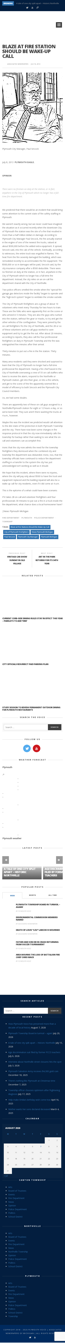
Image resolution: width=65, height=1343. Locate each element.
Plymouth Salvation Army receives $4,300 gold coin (33, 1071)
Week (12, 896)
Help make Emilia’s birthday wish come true (29, 1099)
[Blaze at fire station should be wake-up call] (32, 107)
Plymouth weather (12, 838)
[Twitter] (27, 8)
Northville (32, 1226)
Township (13, 1316)
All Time (53, 895)
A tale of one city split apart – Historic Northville (37, 3)
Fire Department (10, 518)
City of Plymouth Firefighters (16, 532)
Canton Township (32, 1180)
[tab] (12, 895)
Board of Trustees (17, 1190)
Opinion (12, 1205)
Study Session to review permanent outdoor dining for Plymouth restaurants (31, 708)
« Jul (6, 1175)
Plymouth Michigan (49, 537)
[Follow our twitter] (27, 748)
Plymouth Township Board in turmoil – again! (38, 905)
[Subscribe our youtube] (36, 748)
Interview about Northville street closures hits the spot (35, 1061)
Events (11, 1194)
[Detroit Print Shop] (32, 979)
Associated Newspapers (17, 64)
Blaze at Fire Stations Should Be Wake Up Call (30, 527)
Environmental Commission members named (37, 918)
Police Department (44, 518)
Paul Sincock (9, 537)
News (11, 1201)
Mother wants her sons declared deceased (29, 1109)
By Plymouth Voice (23, 911)
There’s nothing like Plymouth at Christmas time (31, 1080)
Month (32, 895)
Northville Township (18, 1251)
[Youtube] (32, 8)
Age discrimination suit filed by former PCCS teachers (34, 1052)
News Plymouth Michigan (42, 532)
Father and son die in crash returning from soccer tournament (37, 943)
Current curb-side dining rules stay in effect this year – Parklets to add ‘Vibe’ (32, 619)
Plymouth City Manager (28, 537)
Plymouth (26, 518)
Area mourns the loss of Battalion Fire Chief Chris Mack (38, 956)
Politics (11, 1212)
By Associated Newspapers (26, 924)
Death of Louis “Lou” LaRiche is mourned (38, 929)
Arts (10, 1187)
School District (15, 1216)
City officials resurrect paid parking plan (25, 664)
